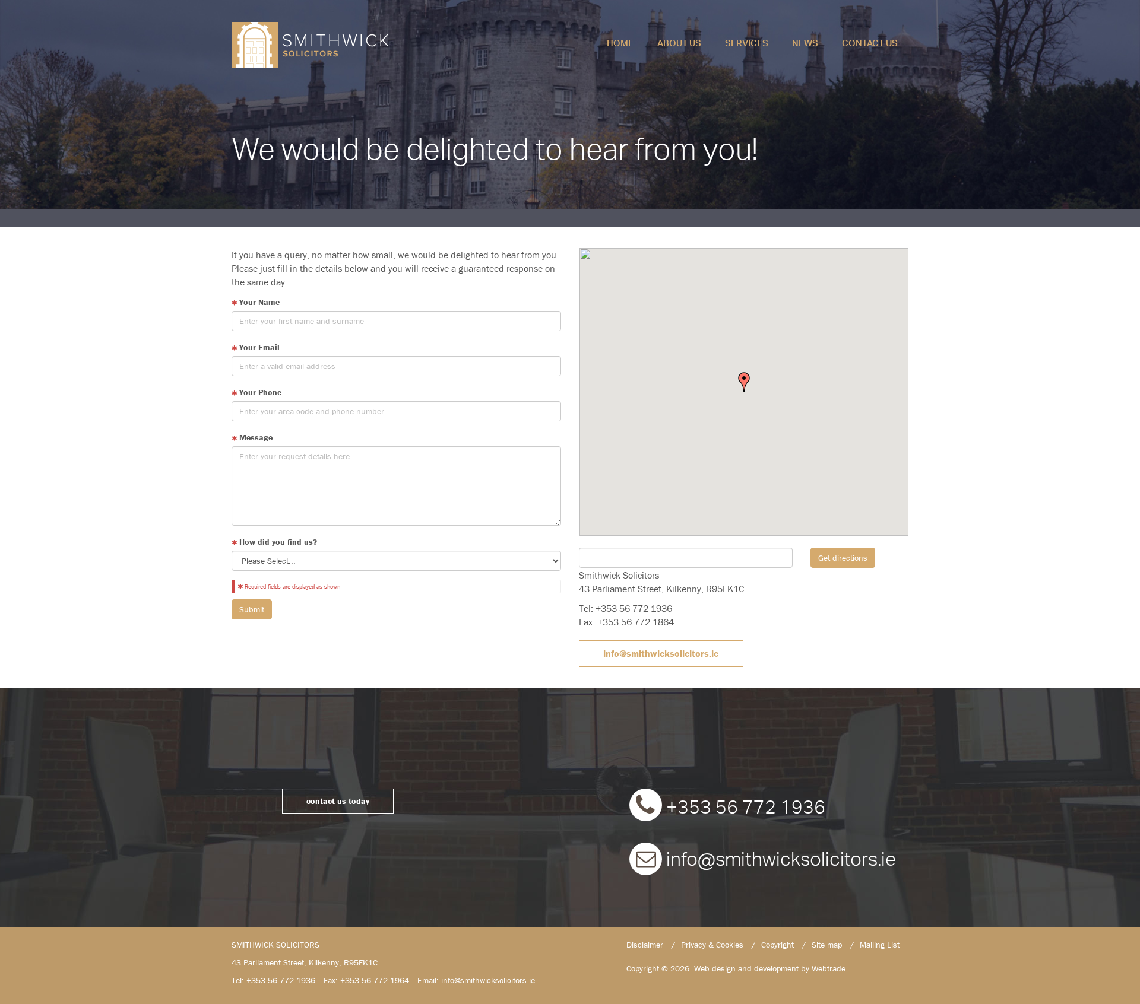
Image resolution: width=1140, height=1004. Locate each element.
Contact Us (870, 41)
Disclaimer (644, 944)
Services (746, 41)
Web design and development (746, 968)
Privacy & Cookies (712, 944)
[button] (744, 382)
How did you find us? (277, 541)
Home (620, 41)
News (805, 41)
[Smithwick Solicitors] (314, 45)
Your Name (258, 302)
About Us (679, 41)
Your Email (258, 347)
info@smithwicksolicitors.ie (661, 653)
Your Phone (259, 392)
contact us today (337, 801)
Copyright (777, 944)
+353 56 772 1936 (743, 808)
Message (255, 437)
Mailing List (880, 944)
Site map (827, 944)
